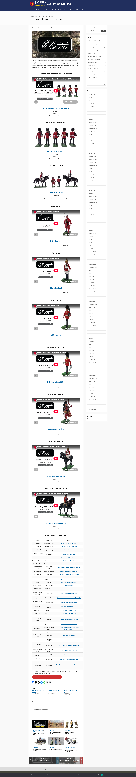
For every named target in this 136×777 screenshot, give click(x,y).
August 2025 (92, 131)
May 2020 (91, 316)
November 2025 (93, 122)
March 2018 (92, 396)
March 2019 (92, 359)
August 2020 (92, 307)
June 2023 (91, 211)
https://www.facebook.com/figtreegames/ (69, 574)
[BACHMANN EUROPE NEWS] (38, 3)
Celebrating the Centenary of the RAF (40, 749)
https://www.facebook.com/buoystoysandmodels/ (69, 560)
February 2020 (92, 325)
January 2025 (92, 153)
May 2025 (91, 140)
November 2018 (93, 372)
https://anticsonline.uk (69, 549)
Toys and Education (97, 77)
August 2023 (92, 205)
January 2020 (92, 329)
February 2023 (92, 224)
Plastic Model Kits (97, 68)
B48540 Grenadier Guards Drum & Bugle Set (56, 108)
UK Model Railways (97, 80)
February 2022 (92, 251)
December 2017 (92, 406)
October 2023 (92, 199)
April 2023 (91, 218)
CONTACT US (70, 9)
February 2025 (92, 150)
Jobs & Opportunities (97, 62)
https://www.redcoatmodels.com (69, 623)
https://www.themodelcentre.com (69, 650)
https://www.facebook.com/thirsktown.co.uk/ (69, 640)
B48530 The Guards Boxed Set (56, 151)
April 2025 (91, 143)
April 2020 (91, 319)
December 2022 (92, 230)
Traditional (61, 704)
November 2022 (93, 233)
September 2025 (93, 128)
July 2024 (91, 171)
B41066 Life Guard (56, 288)
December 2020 (92, 295)
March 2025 (92, 147)
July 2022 (91, 242)
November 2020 (93, 298)
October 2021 (92, 264)
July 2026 (91, 97)
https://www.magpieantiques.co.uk (69, 602)
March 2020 (92, 322)
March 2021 (92, 285)
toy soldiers (56, 704)
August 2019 (92, 344)
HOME (30, 9)
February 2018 (92, 399)
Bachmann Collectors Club (97, 40)
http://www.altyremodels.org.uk (69, 546)
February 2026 (92, 113)
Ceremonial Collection (40, 704)
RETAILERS (36, 9)
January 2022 (92, 254)
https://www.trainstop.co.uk (69, 613)
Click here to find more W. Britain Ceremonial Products (47, 677)
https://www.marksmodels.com (68, 606)
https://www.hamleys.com (69, 577)
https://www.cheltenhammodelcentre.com (69, 563)
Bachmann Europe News (41, 16)
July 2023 (91, 208)
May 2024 (91, 177)
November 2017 (93, 409)
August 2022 (92, 239)
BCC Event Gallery (97, 50)
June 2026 (91, 100)
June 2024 (91, 174)
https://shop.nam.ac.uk (69, 654)
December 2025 (92, 119)
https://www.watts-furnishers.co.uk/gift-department (69, 664)
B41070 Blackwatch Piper (56, 429)
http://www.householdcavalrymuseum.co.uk (69, 645)
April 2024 (91, 180)
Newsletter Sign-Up (79, 9)
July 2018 (91, 384)
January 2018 (92, 403)
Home (32, 16)
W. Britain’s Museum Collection (54, 690)
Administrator (56, 27)
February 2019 (92, 362)
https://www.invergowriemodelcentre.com (69, 589)
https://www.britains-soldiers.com (69, 557)
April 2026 (91, 106)
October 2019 (92, 338)
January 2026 (92, 116)
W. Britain (67, 704)
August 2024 (92, 168)
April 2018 (91, 393)
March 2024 (92, 184)
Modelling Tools (97, 65)
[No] (103, 775)
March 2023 (92, 221)
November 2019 (93, 335)
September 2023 (93, 202)
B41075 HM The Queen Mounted (56, 523)
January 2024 (92, 190)
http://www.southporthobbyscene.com (69, 571)
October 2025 (92, 125)
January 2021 (92, 291)
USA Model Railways (97, 84)
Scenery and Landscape (97, 74)
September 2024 (93, 165)
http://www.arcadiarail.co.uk (69, 554)
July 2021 (91, 273)
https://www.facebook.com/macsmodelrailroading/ (69, 597)
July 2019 (91, 347)
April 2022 (91, 248)
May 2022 (91, 245)
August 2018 (92, 381)
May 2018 (91, 390)
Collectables (51, 16)
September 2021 (93, 267)
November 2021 (93, 261)
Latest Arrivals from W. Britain (38, 734)
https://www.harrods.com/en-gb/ (69, 582)
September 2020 (93, 304)
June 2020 (91, 313)
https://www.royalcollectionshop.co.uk (69, 659)
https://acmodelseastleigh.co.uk (68, 543)
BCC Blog (97, 47)
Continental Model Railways (97, 56)
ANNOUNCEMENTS (56, 9)
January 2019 (92, 366)
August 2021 (92, 270)
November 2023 (93, 196)
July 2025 (91, 134)
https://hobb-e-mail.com (69, 585)
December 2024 (92, 156)
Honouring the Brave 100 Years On (55, 732)
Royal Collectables (49, 704)
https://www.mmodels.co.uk (69, 610)
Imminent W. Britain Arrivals (55, 749)
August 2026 (92, 94)
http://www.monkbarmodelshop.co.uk (69, 619)
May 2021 (91, 279)
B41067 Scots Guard (56, 335)
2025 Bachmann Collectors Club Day (37, 769)
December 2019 (92, 332)
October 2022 (92, 236)
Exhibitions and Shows (97, 59)
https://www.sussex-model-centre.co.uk (68, 632)
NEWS (64, 9)
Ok (102, 774)
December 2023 (92, 193)
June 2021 (91, 276)
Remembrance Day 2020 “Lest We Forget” (70, 751)
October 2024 (92, 162)
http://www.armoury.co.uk (69, 635)
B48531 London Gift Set (56, 192)
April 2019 (91, 356)
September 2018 (93, 378)
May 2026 (91, 103)
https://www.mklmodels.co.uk (69, 616)
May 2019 (91, 353)
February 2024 (92, 187)
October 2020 (92, 301)
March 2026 (92, 110)
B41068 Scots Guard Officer (56, 382)
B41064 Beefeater (56, 241)
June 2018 (91, 387)
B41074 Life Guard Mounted (56, 476)
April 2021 (91, 282)
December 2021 (92, 258)
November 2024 (93, 159)
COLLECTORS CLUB (45, 9)
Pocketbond (97, 71)
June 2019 (91, 350)
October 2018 (92, 375)
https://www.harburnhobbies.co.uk (69, 579)
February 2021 (92, 288)
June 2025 (91, 137)
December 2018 (92, 369)
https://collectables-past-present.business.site (69, 567)
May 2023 (91, 214)
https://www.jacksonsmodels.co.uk (69, 593)
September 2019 (93, 341)
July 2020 (91, 310)
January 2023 (92, 227)
